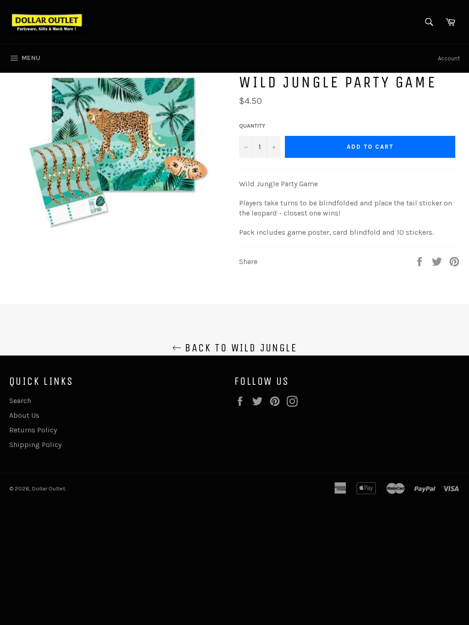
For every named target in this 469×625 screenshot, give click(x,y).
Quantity (252, 126)
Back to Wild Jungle (239, 347)
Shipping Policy (35, 444)
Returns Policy (33, 430)
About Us (24, 415)
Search (20, 400)
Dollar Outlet (48, 488)
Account (449, 58)
